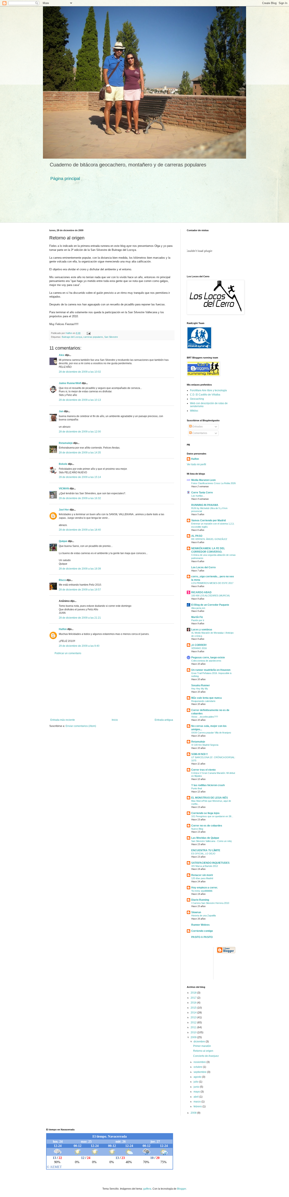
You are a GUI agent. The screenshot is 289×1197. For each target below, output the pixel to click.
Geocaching (197, 398)
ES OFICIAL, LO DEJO (203, 853)
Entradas (197, 426)
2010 (194, 1032)
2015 (194, 1007)
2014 (194, 1012)
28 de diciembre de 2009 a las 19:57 (80, 589)
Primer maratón (202, 1046)
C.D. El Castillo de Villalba (205, 394)
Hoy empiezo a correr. (204, 887)
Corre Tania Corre (202, 492)
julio (196, 1081)
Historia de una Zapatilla (203, 915)
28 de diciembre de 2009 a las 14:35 (80, 452)
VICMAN (64, 488)
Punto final (196, 788)
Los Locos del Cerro (203, 567)
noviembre (200, 1062)
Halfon (63, 629)
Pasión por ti (197, 620)
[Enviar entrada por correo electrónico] (88, 333)
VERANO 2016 (199, 648)
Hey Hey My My (199, 688)
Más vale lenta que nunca (206, 697)
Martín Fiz (197, 617)
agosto (198, 1076)
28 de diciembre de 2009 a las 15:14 (80, 477)
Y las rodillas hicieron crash (208, 785)
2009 (194, 1037)
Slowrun (196, 912)
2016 (194, 1002)
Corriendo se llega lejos (205, 813)
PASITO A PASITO (202, 937)
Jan (61, 411)
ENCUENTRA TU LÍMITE (205, 850)
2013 (194, 1017)
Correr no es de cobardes (206, 825)
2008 (194, 1112)
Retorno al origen (203, 1050)
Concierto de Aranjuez (206, 1055)
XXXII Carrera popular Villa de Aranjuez (211, 732)
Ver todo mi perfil (196, 464)
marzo (197, 1101)
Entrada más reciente (62, 719)
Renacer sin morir (202, 875)
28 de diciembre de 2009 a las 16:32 (80, 498)
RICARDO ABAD (201, 592)
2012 (194, 1022)
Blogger (181, 1188)
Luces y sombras (201, 629)
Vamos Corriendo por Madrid (208, 520)
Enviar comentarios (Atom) (81, 726)
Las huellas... (198, 495)
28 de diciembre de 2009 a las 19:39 (80, 568)
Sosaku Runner (200, 685)
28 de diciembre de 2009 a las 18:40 (80, 529)
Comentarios (199, 433)
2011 (194, 1027)
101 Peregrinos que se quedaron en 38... (212, 816)
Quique (63, 541)
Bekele (63, 464)
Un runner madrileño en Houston (210, 670)
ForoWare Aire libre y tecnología (208, 390)
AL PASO (196, 535)
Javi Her (64, 509)
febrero (198, 1106)
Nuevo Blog (197, 829)
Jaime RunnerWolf (70, 383)
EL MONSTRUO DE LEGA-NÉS (209, 797)
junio (197, 1086)
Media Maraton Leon (203, 480)
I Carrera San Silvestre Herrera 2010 (210, 903)
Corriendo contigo (202, 930)
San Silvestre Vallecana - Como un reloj (211, 841)
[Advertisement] (111, 686)
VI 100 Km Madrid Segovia (204, 745)
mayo (197, 1091)
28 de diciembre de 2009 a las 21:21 (80, 617)
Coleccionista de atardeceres (206, 660)
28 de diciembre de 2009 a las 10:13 (80, 399)
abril (196, 1096)
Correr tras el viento (203, 769)
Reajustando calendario (203, 701)
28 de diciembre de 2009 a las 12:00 (80, 431)
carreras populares (93, 337)
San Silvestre (111, 337)
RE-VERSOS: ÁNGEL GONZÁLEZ (209, 539)
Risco (62, 580)
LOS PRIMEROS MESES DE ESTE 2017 (212, 583)
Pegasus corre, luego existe (208, 657)
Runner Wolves (200, 924)
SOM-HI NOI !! (199, 754)
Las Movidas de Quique (205, 837)
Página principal (65, 178)
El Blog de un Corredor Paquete (210, 604)
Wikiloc (194, 410)
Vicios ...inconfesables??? (204, 716)
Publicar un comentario (68, 653)
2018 (194, 992)
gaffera (147, 1188)
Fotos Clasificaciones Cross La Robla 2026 (213, 483)
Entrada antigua (164, 719)
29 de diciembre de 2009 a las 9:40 (79, 645)
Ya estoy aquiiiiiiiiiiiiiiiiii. (202, 891)
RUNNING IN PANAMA (204, 505)
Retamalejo (66, 443)
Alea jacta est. (198, 608)
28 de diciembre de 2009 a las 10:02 (80, 371)
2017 (194, 997)
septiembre (200, 1072)
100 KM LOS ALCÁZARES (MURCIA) (210, 595)
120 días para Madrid (202, 878)
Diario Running (200, 899)
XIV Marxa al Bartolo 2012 (204, 866)
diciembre (200, 1041)
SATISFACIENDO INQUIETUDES (210, 862)
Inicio (115, 719)
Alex (61, 355)
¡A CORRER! (199, 645)
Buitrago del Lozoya (72, 337)
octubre (198, 1066)
